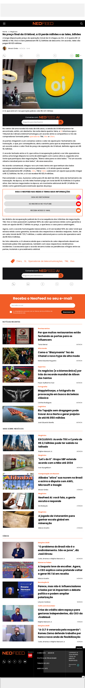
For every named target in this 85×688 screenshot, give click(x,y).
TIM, (66, 261)
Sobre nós (41, 653)
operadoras (34, 136)
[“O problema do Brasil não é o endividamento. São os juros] (18, 550)
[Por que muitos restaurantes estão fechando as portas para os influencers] (18, 336)
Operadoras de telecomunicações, (45, 261)
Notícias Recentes (11, 322)
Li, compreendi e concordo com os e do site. (32, 312)
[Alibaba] (18, 481)
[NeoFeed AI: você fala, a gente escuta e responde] (18, 501)
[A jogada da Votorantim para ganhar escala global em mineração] (18, 519)
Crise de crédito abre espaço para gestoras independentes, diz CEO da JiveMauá (60, 613)
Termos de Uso (39, 311)
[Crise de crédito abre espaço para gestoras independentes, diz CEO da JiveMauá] (18, 613)
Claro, (19, 261)
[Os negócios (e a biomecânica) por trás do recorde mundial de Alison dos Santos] (18, 374)
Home (5, 32)
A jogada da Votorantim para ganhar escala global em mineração (56, 519)
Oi (61, 131)
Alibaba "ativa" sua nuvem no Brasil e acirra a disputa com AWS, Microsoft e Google (60, 481)
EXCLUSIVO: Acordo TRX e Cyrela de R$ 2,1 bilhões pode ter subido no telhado (60, 443)
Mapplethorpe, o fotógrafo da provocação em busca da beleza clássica (58, 394)
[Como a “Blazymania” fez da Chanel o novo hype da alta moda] (18, 356)
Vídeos (6, 536)
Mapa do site (42, 668)
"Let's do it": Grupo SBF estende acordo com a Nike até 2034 (57, 461)
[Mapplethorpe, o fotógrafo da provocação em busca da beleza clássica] (18, 394)
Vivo (46, 136)
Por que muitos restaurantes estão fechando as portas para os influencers (59, 336)
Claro (52, 136)
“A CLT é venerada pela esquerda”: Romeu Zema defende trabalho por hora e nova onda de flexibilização (59, 633)
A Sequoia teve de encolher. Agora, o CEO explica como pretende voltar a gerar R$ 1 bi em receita (60, 570)
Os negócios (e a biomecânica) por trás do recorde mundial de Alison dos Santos (59, 374)
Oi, (25, 261)
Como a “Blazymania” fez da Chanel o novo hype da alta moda (59, 354)
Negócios (13, 32)
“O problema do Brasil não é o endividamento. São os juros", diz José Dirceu (58, 550)
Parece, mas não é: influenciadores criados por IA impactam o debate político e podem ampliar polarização (59, 592)
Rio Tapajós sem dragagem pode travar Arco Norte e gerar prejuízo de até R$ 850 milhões (59, 414)
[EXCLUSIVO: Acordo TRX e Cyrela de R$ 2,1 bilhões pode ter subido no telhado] (18, 443)
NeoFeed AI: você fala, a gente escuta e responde (56, 499)
